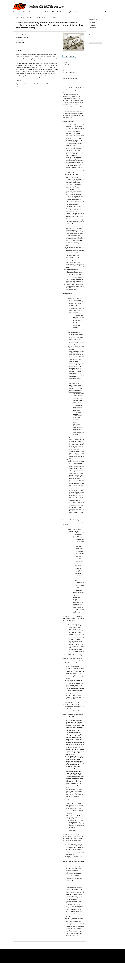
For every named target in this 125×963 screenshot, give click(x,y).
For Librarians (92, 27)
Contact (47, 12)
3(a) (78, 695)
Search (108, 12)
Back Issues (29, 12)
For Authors (39, 12)
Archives (23, 17)
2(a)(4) (77, 388)
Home (17, 17)
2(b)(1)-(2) (72, 170)
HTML (72, 56)
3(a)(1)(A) (75, 649)
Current (21, 12)
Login (110, 1)
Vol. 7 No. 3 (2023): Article (33, 17)
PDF (66, 56)
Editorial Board (56, 12)
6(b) (67, 836)
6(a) (74, 349)
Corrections (79, 12)
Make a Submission (95, 43)
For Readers (92, 22)
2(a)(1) (71, 668)
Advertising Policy (68, 12)
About (15, 12)
